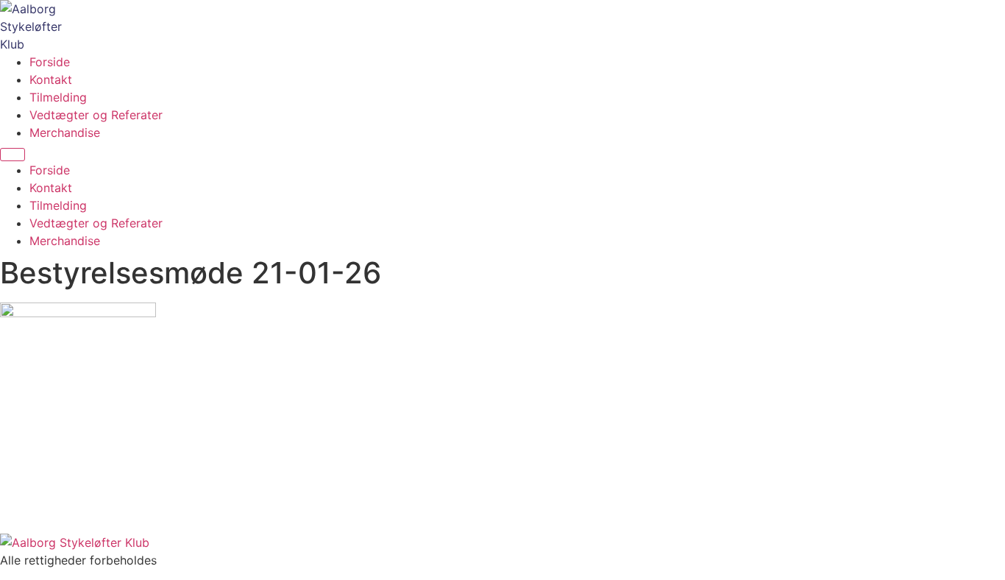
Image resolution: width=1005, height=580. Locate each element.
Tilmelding (58, 97)
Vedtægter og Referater (96, 114)
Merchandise (64, 132)
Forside (49, 61)
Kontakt (50, 79)
